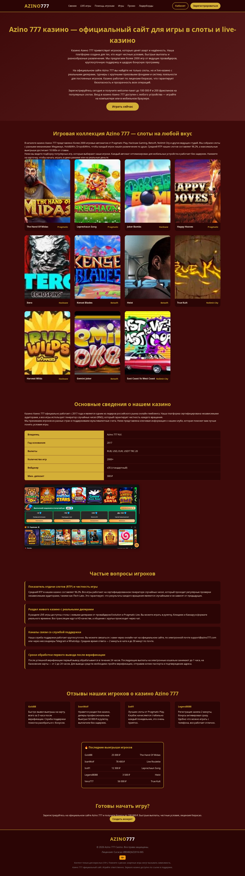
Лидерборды (146, 5)
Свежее (72, 5)
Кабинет (180, 5)
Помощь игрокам (104, 5)
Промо (131, 5)
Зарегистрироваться (205, 5)
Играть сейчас (122, 106)
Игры (121, 5)
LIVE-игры (85, 5)
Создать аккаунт (122, 819)
